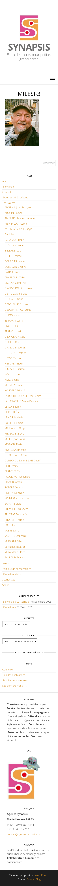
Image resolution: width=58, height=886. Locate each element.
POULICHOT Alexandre (17, 476)
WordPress (41, 875)
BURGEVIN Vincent (15, 266)
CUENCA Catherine (15, 282)
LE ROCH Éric (12, 412)
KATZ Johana (12, 379)
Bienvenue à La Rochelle (15, 601)
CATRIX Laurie (12, 272)
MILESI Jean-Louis (15, 439)
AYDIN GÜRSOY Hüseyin (18, 229)
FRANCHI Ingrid (13, 331)
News (5, 563)
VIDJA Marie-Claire (15, 552)
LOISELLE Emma (14, 423)
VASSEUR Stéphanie (16, 536)
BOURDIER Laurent (15, 261)
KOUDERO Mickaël (15, 390)
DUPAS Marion (13, 315)
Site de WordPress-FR (14, 685)
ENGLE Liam (12, 326)
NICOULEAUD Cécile (16, 455)
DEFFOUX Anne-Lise (16, 293)
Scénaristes (8, 579)
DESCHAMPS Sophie (16, 304)
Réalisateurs (9, 607)
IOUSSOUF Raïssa (15, 369)
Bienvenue (8, 186)
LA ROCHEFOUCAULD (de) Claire (23, 396)
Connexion (8, 669)
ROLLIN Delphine (14, 493)
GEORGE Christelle (15, 336)
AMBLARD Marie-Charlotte (20, 218)
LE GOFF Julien (13, 406)
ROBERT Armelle (14, 487)
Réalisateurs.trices (12, 574)
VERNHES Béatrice (15, 546)
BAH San (10, 234)
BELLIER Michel (13, 256)
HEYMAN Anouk (14, 363)
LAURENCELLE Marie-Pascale (21, 401)
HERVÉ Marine (13, 358)
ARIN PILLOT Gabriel (16, 223)
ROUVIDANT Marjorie (17, 498)
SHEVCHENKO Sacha (16, 509)
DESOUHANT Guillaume (18, 309)
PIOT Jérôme (12, 466)
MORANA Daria (13, 444)
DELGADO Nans (14, 299)
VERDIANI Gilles (13, 541)
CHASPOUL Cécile (15, 277)
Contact (6, 192)
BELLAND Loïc (13, 250)
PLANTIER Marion (15, 471)
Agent (5, 181)
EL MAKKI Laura (14, 320)
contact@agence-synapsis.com (24, 834)
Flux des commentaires (15, 680)
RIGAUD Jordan (13, 482)
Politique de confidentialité (16, 569)
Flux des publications (13, 675)
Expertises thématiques (15, 197)
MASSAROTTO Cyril (15, 428)
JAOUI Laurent (12, 374)
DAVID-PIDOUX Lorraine (18, 288)
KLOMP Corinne (14, 385)
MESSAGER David (14, 433)
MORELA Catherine (15, 449)
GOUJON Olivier (13, 342)
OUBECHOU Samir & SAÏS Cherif (22, 460)
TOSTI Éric (10, 525)
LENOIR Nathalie (14, 417)
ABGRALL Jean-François (18, 207)
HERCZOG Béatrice (15, 353)
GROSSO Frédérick (15, 347)
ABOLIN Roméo (14, 213)
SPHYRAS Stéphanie (16, 514)
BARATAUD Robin (14, 240)
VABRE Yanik (12, 530)
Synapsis (29, 47)
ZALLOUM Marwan (15, 557)
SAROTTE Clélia (13, 503)
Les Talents (8, 203)
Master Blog (34, 879)
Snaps (5, 585)
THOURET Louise (14, 520)
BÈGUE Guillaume (14, 245)
